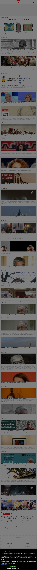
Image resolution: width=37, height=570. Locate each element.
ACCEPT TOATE (13, 566)
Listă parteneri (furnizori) (4, 564)
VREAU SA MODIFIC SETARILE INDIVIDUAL (13, 568)
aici (34, 555)
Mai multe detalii (33, 552)
